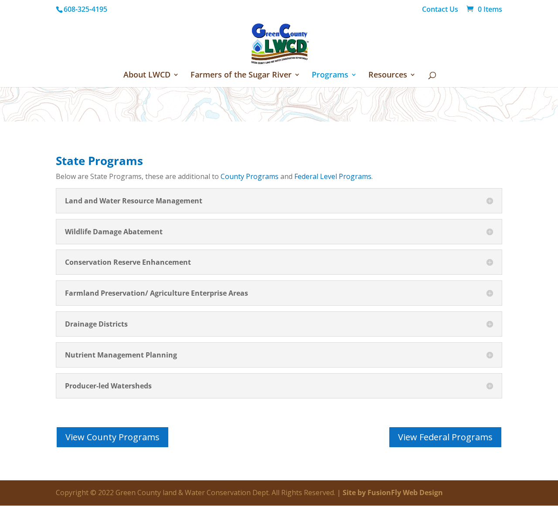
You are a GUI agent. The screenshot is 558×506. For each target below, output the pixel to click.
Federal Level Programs (332, 176)
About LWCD (146, 75)
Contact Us (440, 10)
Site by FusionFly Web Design (393, 492)
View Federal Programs (445, 437)
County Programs (250, 176)
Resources (387, 75)
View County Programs (112, 437)
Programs (330, 75)
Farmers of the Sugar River (241, 75)
